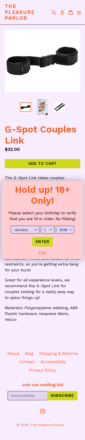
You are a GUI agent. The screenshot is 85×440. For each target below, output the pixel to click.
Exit (42, 252)
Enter (42, 241)
